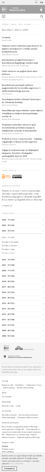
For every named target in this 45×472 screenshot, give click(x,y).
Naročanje (6, 402)
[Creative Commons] (17, 176)
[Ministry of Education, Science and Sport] (18, 357)
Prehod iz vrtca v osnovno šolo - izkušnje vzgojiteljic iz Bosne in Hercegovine (22, 142)
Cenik (18, 406)
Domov (5, 24)
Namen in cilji (7, 385)
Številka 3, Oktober (9, 245)
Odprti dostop (9, 387)
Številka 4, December (10, 242)
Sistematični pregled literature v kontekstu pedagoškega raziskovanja (20, 63)
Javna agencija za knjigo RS (13, 429)
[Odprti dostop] (6, 176)
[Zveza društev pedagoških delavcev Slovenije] (6, 348)
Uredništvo (19, 385)
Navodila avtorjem (9, 415)
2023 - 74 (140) (24, 24)
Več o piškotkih (17, 463)
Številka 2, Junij (8, 249)
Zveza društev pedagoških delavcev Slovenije (20, 427)
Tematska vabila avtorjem (28, 417)
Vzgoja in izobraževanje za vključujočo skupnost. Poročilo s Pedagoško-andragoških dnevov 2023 (22, 156)
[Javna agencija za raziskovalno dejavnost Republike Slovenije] (24, 348)
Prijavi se (7, 206)
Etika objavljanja (8, 417)
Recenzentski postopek (28, 415)
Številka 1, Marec (8, 253)
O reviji (5, 381)
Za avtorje (6, 411)
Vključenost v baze (33, 385)
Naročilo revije (8, 406)
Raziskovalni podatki (25, 387)
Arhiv (13, 24)
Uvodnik (7, 38)
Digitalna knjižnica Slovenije (28, 437)
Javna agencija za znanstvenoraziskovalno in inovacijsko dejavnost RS (21, 432)
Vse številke (6, 397)
